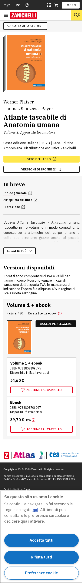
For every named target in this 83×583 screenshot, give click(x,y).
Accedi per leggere (56, 324)
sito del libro (39, 159)
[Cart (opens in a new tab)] (56, 5)
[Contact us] (27, 5)
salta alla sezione (27, 26)
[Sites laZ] (49, 5)
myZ (6, 5)
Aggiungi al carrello (44, 390)
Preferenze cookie (41, 572)
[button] (60, 313)
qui (35, 509)
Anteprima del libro (17, 200)
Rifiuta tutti (41, 557)
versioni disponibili (39, 169)
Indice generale (15, 193)
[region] (41, 536)
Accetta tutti (41, 540)
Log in (71, 5)
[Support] (18, 5)
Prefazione (11, 207)
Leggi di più (17, 251)
